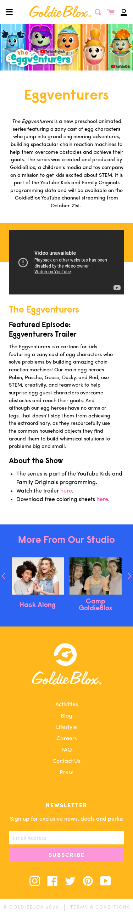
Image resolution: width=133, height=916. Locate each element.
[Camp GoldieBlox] (96, 576)
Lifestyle (66, 727)
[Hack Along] (38, 576)
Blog (66, 716)
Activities (66, 705)
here (66, 491)
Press (66, 773)
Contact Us (66, 761)
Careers (66, 739)
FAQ (66, 750)
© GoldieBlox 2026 (31, 907)
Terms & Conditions (100, 907)
